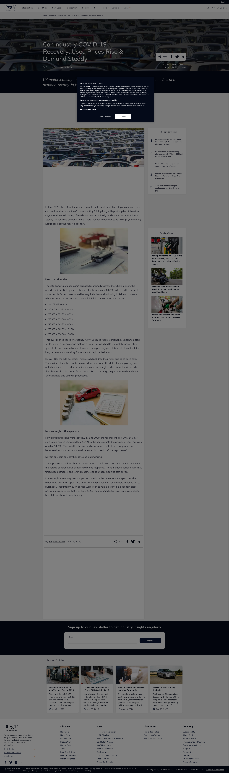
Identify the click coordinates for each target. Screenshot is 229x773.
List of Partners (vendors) (88, 109)
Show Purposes (105, 116)
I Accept (123, 116)
